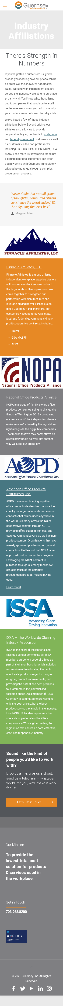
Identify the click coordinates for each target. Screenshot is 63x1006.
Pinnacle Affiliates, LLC (23, 267)
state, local (50, 134)
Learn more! (13, 587)
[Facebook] (14, 988)
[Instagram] (49, 988)
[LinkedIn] (40, 988)
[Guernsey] (31, 5)
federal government (22, 139)
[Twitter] (23, 988)
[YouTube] (32, 988)
